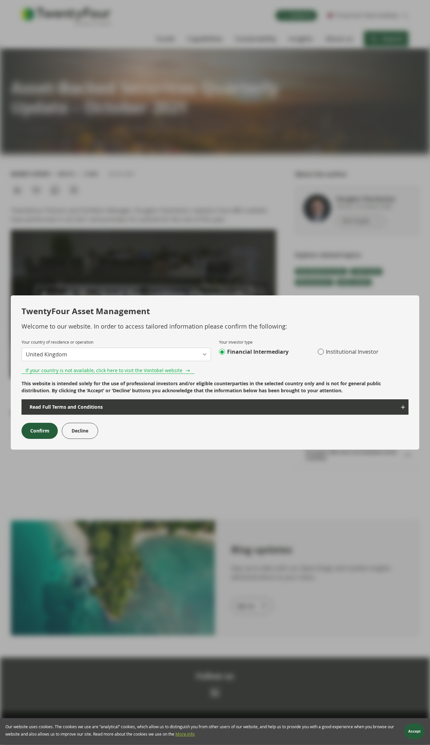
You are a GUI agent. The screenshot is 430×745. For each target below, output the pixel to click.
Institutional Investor (352, 351)
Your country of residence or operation (57, 342)
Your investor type (236, 342)
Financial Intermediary (258, 351)
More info (185, 734)
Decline (80, 430)
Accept (414, 732)
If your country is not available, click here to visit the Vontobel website (104, 370)
